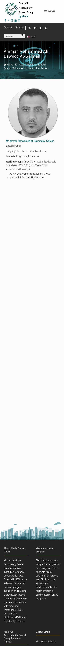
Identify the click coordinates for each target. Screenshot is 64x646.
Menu (51, 11)
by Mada (23, 16)
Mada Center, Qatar (46, 641)
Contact (8, 27)
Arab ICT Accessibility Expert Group (26, 8)
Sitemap (19, 27)
